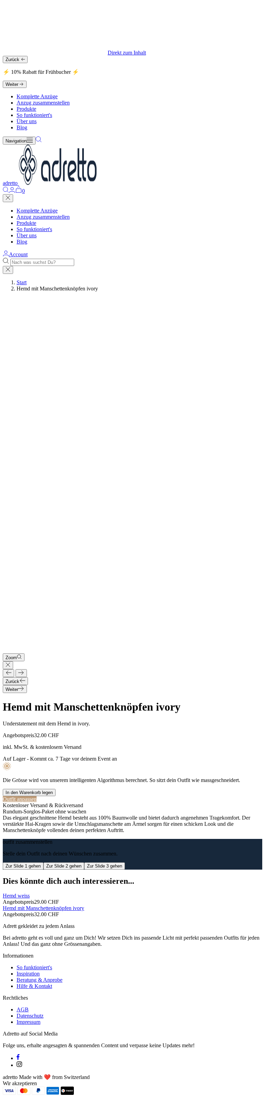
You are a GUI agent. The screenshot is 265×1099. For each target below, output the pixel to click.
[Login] (12, 191)
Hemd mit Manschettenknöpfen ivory (43, 908)
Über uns (27, 121)
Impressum (28, 1022)
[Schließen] (8, 198)
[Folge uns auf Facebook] (18, 1058)
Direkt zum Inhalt (127, 53)
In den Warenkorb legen (29, 792)
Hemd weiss (16, 896)
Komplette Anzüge (37, 96)
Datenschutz (30, 1016)
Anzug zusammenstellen (43, 103)
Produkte (26, 109)
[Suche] (39, 140)
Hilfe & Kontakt (34, 986)
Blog (22, 127)
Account (18, 254)
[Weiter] (21, 673)
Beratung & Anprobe (39, 980)
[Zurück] (8, 673)
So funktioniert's (34, 115)
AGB (23, 1009)
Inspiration (28, 974)
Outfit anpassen (20, 799)
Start (22, 282)
